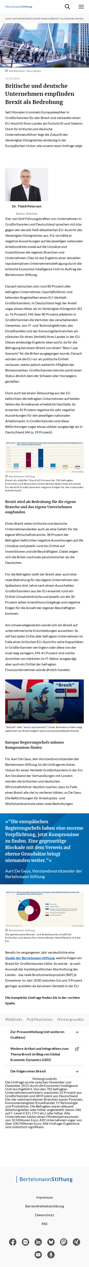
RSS (44, 1224)
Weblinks (13, 1019)
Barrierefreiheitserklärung (44, 1206)
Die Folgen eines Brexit (28, 1071)
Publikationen (40, 1019)
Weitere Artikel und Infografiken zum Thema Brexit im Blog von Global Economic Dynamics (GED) (39, 1054)
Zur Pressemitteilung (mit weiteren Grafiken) (37, 1034)
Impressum (44, 1197)
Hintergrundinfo (72, 1019)
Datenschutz (44, 1215)
